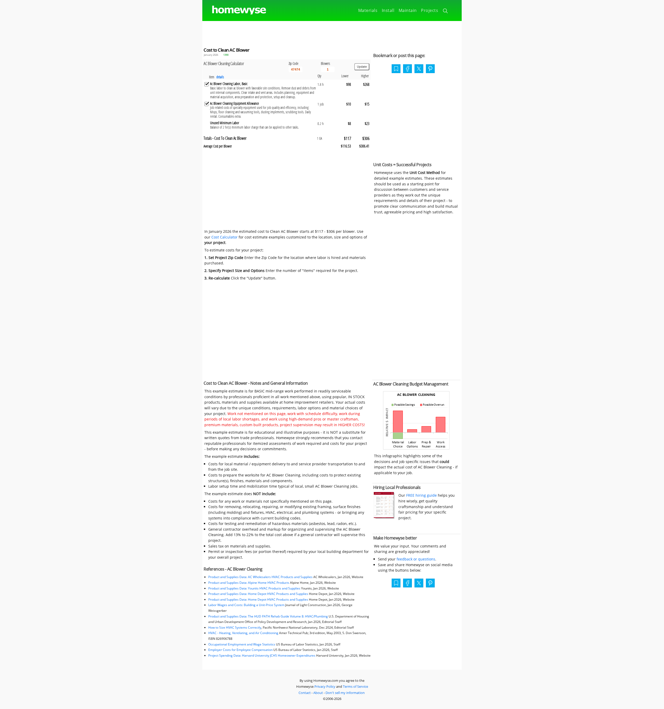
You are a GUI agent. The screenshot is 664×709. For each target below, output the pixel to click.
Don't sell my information (345, 692)
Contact (305, 692)
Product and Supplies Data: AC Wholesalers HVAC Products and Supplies (260, 577)
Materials (368, 10)
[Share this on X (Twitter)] (419, 68)
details (220, 76)
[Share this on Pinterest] (430, 69)
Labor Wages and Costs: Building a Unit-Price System (246, 605)
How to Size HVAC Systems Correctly (234, 627)
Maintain (408, 10)
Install (388, 10)
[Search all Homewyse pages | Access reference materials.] (445, 12)
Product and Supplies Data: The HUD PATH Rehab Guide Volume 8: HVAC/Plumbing (268, 616)
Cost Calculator (224, 237)
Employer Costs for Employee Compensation (240, 650)
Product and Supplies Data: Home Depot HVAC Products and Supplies (258, 594)
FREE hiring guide (421, 495)
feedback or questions (416, 559)
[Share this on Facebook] (407, 69)
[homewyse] (234, 10)
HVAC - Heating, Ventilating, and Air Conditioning (243, 633)
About (318, 692)
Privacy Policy (324, 686)
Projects (429, 10)
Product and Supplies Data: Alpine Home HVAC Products (248, 582)
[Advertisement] (332, 32)
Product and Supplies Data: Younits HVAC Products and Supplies (254, 588)
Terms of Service (355, 686)
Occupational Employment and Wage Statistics (241, 644)
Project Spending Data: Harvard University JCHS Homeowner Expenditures (261, 655)
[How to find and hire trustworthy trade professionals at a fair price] (384, 517)
